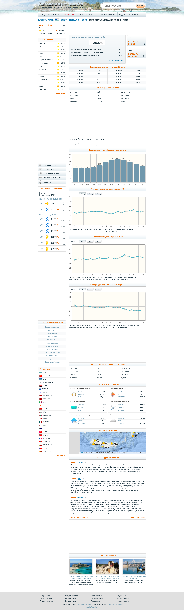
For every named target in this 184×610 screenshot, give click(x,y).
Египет (45, 386)
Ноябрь (125, 375)
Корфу (41, 53)
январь (74, 92)
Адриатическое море (52, 352)
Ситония (42, 73)
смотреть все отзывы (137, 517)
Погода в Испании (97, 598)
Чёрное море (52, 330)
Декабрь (125, 378)
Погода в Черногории (46, 601)
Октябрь (125, 372)
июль (99, 98)
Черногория (47, 445)
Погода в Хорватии (122, 598)
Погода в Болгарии (46, 598)
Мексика (46, 422)
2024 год (98, 194)
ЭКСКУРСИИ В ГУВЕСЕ (87, 15)
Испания (46, 399)
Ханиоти (42, 83)
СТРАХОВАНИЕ (49, 169)
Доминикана (48, 382)
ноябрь (125, 98)
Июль (99, 375)
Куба (44, 412)
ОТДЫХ (122, 15)
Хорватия (47, 441)
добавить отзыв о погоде (79, 517)
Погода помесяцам (133, 55)
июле (88, 145)
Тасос (41, 76)
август (100, 101)
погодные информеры (85, 604)
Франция (46, 438)
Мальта (46, 418)
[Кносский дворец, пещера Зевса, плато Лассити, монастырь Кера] (107, 574)
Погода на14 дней (133, 43)
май (98, 92)
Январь (74, 369)
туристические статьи (115, 604)
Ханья (41, 86)
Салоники (43, 69)
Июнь (99, 372)
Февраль (74, 372)
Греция (63, 19)
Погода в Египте (45, 596)
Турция (45, 435)
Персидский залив (52, 359)
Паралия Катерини (46, 60)
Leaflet (81, 453)
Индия (45, 392)
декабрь (125, 101)
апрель (74, 101)
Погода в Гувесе (78, 19)
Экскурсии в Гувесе (107, 555)
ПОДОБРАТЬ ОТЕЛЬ (51, 173)
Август (100, 378)
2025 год (90, 194)
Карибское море (52, 343)
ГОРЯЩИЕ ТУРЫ (69, 15)
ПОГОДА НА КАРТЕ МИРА (49, 15)
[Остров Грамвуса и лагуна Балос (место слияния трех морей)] (81, 574)
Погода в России (70, 601)
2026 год (82, 194)
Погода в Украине (96, 601)
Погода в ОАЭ (121, 596)
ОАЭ (44, 425)
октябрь (125, 95)
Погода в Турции (96, 596)
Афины (42, 43)
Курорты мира (45, 19)
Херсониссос (44, 89)
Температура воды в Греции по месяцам (107, 364)
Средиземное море (52, 327)
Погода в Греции (70, 598)
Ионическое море (52, 356)
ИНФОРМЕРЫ (134, 15)
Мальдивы (47, 415)
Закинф (42, 50)
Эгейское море (52, 340)
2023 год (98, 289)
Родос (41, 66)
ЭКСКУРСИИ (48, 182)
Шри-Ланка (47, 451)
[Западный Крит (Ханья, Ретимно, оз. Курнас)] (134, 574)
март (73, 98)
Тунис (45, 432)
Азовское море (52, 336)
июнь (99, 95)
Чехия (45, 448)
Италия (45, 402)
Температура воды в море (107, 88)
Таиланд (46, 428)
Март (73, 375)
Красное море (52, 333)
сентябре (95, 145)
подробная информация (115, 60)
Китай (45, 409)
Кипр (44, 405)
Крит (41, 56)
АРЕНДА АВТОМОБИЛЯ (52, 178)
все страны (61, 455)
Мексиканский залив (52, 362)
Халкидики (43, 79)
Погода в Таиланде (71, 596)
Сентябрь (126, 369)
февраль (74, 95)
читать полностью (125, 513)
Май (98, 369)
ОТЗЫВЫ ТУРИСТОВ (108, 15)
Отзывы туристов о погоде (107, 458)
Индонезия (47, 395)
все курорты (60, 93)
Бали (41, 46)
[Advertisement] (107, 28)
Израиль (45, 389)
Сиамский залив (52, 349)
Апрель (74, 378)
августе (82, 145)
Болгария (46, 372)
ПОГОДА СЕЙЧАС (45, 25)
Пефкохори (43, 63)
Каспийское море (52, 346)
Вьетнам (46, 376)
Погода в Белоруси (122, 601)
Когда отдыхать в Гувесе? (107, 384)
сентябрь (126, 92)
